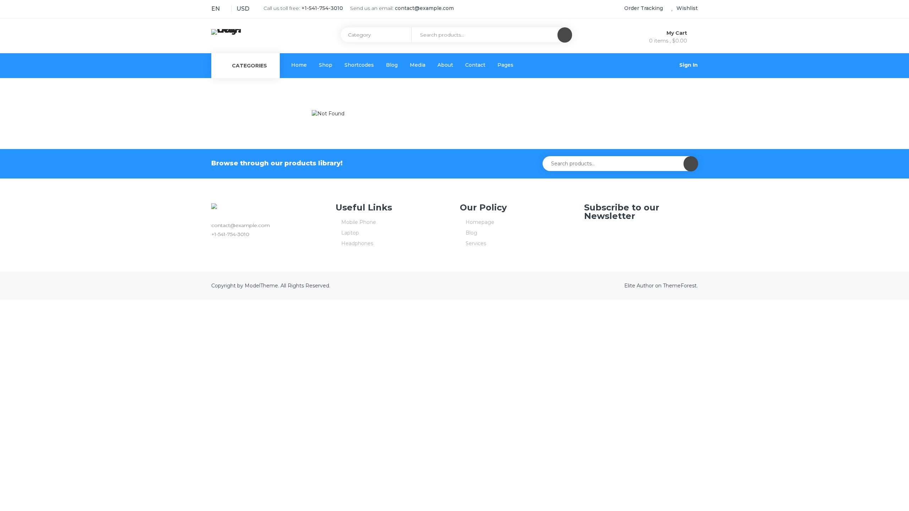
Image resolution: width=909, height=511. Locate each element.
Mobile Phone (358, 222)
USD (242, 8)
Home (299, 65)
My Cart (677, 33)
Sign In (688, 65)
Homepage (480, 222)
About (445, 65)
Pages (505, 65)
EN (215, 8)
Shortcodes (359, 65)
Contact (475, 65)
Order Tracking (643, 8)
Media (417, 65)
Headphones (357, 243)
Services (476, 243)
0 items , (668, 41)
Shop (325, 65)
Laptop (350, 233)
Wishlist (686, 8)
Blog (392, 65)
